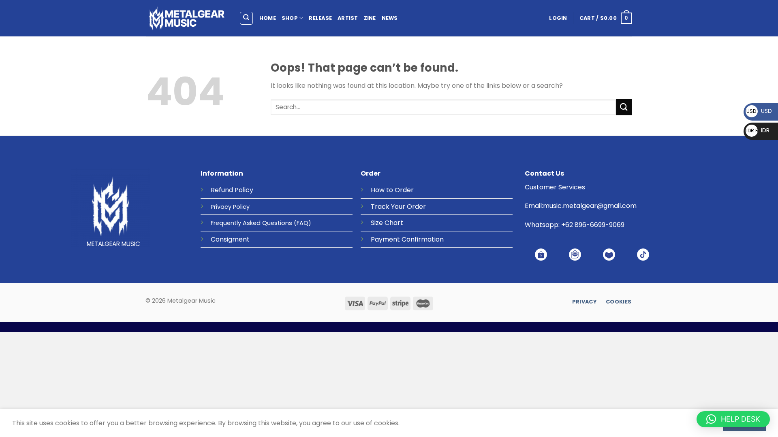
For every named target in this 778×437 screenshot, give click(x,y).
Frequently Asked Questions (251, 223)
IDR (757, 130)
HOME (267, 18)
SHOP (290, 18)
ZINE (370, 18)
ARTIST (348, 18)
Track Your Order (398, 206)
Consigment (230, 239)
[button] (733, 419)
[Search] (246, 18)
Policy (244, 190)
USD (759, 111)
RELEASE (320, 18)
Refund (222, 190)
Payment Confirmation (407, 239)
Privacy (221, 207)
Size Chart (387, 222)
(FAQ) (302, 223)
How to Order (392, 190)
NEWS (390, 18)
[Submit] (624, 107)
